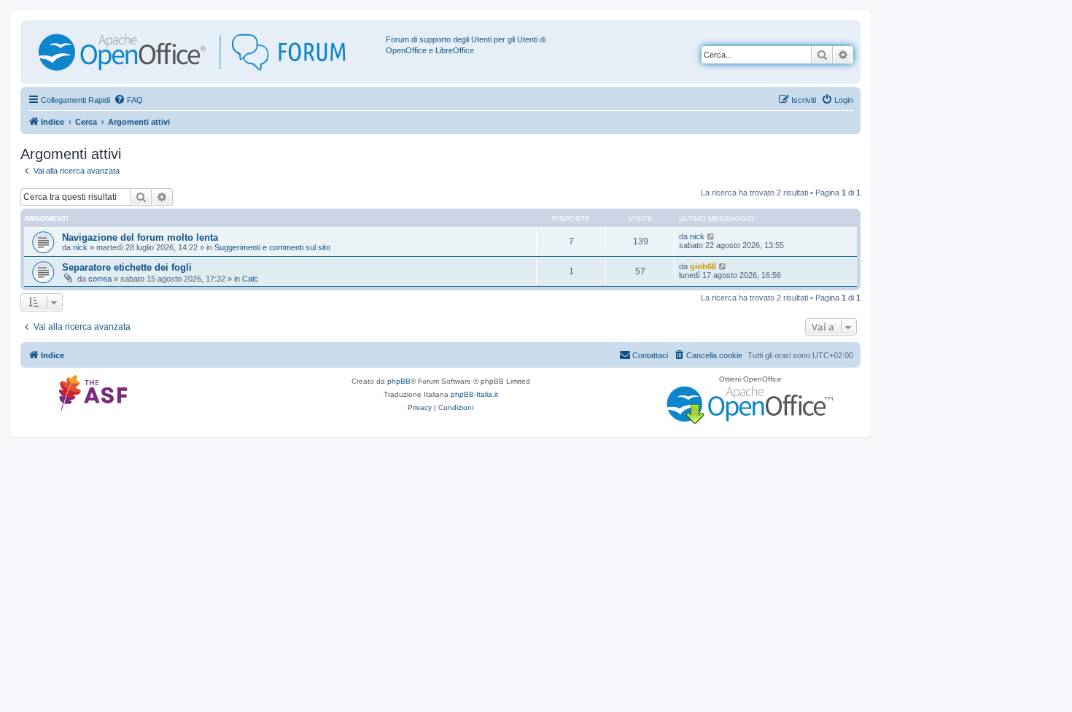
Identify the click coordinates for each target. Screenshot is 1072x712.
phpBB (399, 381)
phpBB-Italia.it (474, 394)
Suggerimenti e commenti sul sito (272, 247)
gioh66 (703, 266)
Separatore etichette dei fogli (127, 267)
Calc (250, 278)
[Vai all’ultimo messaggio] (711, 236)
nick (80, 247)
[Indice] (205, 52)
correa (100, 278)
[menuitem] (128, 100)
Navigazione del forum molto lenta (140, 237)
